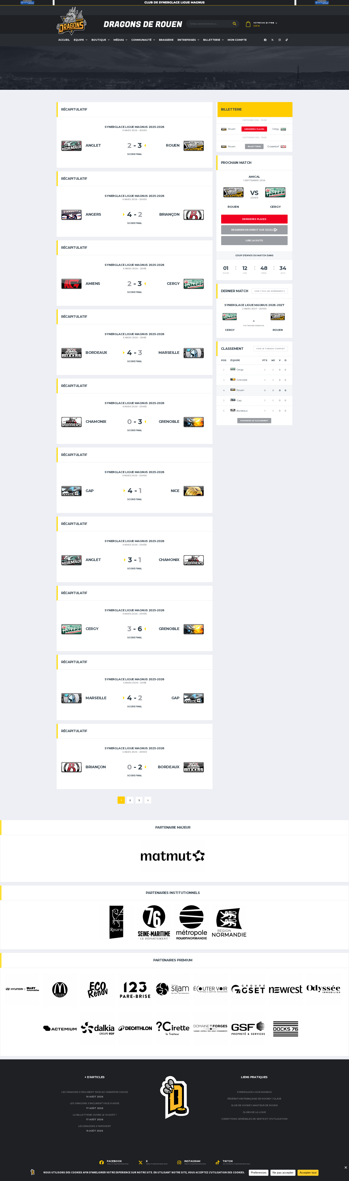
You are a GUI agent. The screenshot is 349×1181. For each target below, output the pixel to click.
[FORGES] (210, 1028)
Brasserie (166, 39)
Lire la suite (254, 240)
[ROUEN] (116, 922)
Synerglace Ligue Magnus (254, 1092)
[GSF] (248, 1028)
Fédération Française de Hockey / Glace (254, 1098)
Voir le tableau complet (270, 348)
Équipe (235, 360)
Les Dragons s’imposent (94, 1126)
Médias (119, 39)
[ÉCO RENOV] (97, 990)
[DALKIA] (97, 1028)
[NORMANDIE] (229, 922)
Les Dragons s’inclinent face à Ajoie (94, 1103)
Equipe (79, 39)
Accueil (64, 39)
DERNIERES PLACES (254, 129)
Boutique (98, 39)
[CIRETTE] (173, 1028)
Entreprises (187, 39)
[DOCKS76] (286, 1029)
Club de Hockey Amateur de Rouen (254, 1105)
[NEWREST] (286, 989)
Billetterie (211, 39)
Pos (223, 360)
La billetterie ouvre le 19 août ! (95, 1114)
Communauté (141, 39)
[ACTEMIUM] (60, 1028)
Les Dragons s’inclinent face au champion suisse (94, 1092)
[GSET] (248, 989)
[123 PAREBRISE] (135, 990)
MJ (273, 360)
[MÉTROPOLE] (191, 922)
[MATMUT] (173, 856)
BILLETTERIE (254, 146)
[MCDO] (60, 990)
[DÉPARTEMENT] (154, 922)
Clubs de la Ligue (254, 1112)
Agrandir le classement (254, 420)
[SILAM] (173, 989)
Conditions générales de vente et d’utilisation (254, 1118)
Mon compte (237, 39)
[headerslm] (174, 2)
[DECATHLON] (135, 1028)
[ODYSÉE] (323, 989)
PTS (264, 360)
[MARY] (22, 989)
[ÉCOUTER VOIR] (210, 989)
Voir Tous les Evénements (269, 291)
